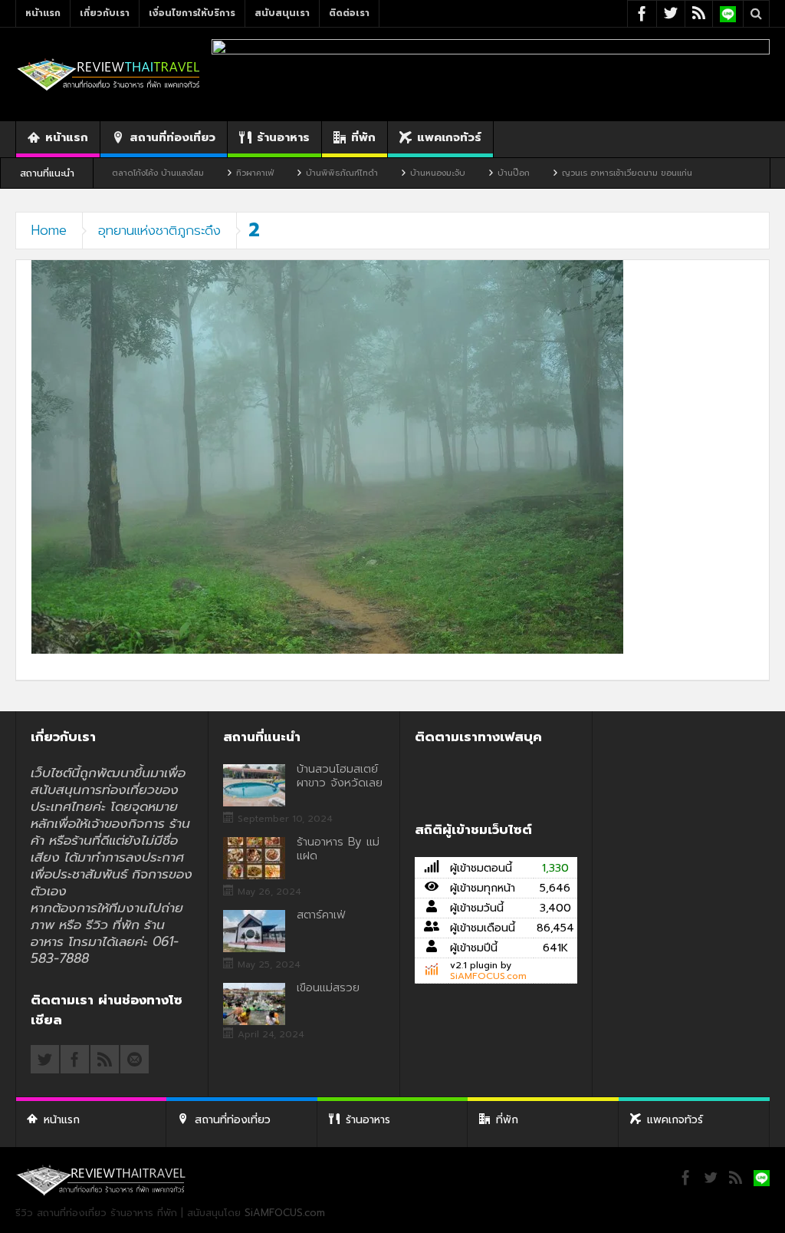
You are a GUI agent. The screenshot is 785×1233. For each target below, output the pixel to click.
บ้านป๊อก (464, 173)
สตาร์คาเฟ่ (321, 914)
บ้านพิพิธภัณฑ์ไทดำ (292, 173)
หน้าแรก (43, 13)
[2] (327, 456)
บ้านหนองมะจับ (387, 173)
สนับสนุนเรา (282, 13)
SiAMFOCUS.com (488, 976)
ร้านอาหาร (283, 137)
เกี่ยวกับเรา (105, 13)
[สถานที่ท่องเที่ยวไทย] (108, 74)
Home (49, 230)
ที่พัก (363, 137)
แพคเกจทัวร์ (449, 137)
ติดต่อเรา (349, 13)
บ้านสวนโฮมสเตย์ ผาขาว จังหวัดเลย (340, 776)
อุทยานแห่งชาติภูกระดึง (159, 230)
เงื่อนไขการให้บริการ (192, 13)
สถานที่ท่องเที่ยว (172, 137)
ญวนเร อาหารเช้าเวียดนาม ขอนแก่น (577, 173)
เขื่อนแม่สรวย (328, 987)
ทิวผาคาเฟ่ (205, 173)
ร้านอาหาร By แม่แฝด (338, 848)
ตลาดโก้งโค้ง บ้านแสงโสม (108, 173)
